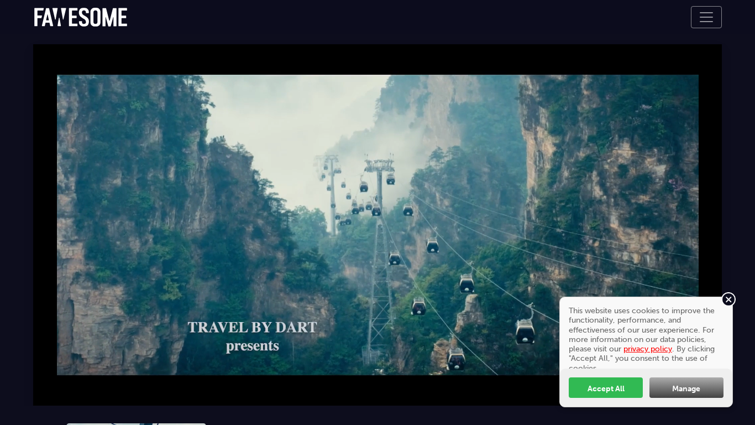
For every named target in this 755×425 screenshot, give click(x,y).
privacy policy (647, 349)
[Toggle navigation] (706, 17)
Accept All (606, 388)
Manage (686, 388)
